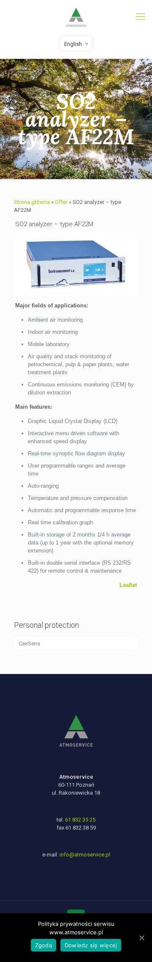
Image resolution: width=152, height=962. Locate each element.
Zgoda (43, 945)
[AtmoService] (76, 16)
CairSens (29, 643)
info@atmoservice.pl (85, 854)
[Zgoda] (141, 937)
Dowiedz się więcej (91, 945)
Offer (61, 202)
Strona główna (32, 202)
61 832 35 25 (80, 820)
